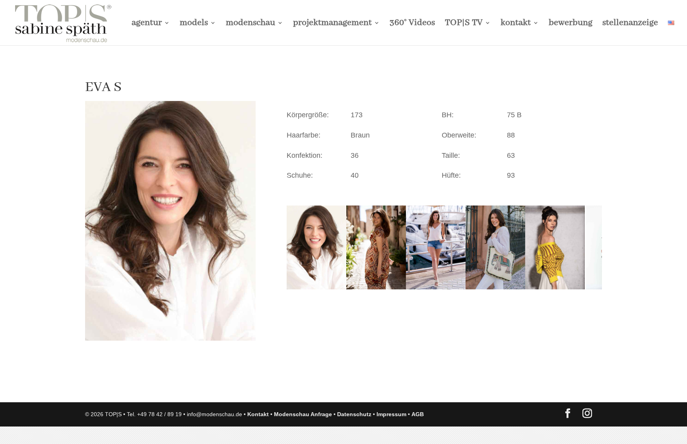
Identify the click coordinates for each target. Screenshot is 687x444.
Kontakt (258, 414)
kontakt (516, 24)
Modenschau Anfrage (303, 414)
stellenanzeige (630, 24)
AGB (417, 414)
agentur (147, 24)
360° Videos (412, 24)
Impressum (391, 414)
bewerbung (570, 24)
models (194, 24)
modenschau (250, 24)
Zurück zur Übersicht (130, 388)
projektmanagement (332, 24)
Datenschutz (354, 414)
